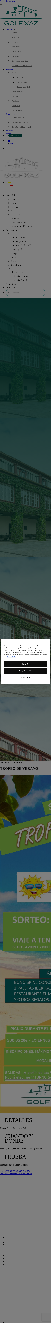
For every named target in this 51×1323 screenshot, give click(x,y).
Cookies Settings (25, 677)
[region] (25, 661)
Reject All (25, 664)
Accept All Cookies (25, 671)
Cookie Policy (11, 657)
